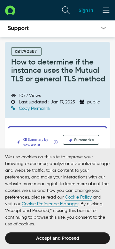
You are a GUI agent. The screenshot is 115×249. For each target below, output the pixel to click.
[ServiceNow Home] (10, 10)
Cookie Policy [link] (78, 197)
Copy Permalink (34, 108)
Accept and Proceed (57, 238)
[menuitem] (65, 10)
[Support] (18, 29)
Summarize (83, 139)
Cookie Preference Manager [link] (50, 204)
